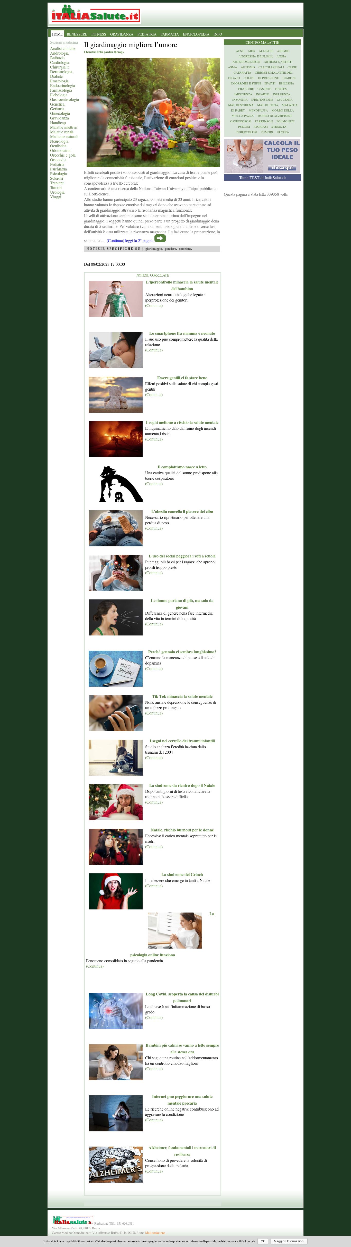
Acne (240, 51)
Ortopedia (58, 159)
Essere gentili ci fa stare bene (182, 378)
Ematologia (59, 80)
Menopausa (258, 110)
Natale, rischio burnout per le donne (182, 830)
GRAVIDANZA (121, 34)
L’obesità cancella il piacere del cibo (182, 511)
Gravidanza (59, 118)
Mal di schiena (241, 105)
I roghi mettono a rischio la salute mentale (182, 422)
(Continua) (154, 305)
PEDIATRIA (146, 34)
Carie (292, 67)
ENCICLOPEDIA (196, 34)
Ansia (281, 56)
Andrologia (59, 53)
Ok (263, 1241)
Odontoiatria (60, 150)
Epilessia (286, 83)
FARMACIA (170, 34)
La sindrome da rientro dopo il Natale (182, 785)
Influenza (281, 94)
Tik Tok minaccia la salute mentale (182, 696)
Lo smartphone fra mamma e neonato (182, 333)
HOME (57, 34)
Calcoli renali (271, 67)
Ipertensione (262, 99)
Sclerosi (56, 178)
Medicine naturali (64, 136)
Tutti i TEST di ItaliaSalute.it (262, 177)
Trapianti (57, 182)
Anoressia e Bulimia (255, 56)
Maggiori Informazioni (289, 1241)
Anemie (283, 51)
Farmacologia (61, 90)
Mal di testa (267, 105)
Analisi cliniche (62, 48)
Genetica (57, 104)
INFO (218, 34)
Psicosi (244, 126)
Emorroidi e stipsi (246, 83)
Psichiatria (58, 168)
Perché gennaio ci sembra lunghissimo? (182, 652)
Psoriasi (261, 126)
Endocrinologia (62, 85)
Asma (232, 67)
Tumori (56, 187)
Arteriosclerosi (246, 61)
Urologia (57, 192)
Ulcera (283, 132)
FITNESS (98, 34)
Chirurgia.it (59, 67)
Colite (249, 78)
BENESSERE (77, 34)
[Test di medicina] (262, 171)
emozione (185, 249)
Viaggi (55, 196)
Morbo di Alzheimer (274, 116)
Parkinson (264, 121)
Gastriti (264, 89)
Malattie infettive (63, 127)
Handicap (58, 122)
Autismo (248, 67)
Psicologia (58, 173)
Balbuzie (57, 57)
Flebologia (58, 94)
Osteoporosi (240, 121)
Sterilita (279, 126)
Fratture (246, 89)
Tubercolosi (246, 132)
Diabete (56, 76)
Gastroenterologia (64, 99)
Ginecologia (60, 113)
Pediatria (57, 164)
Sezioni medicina (64, 42)
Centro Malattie (262, 42)
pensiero (170, 249)
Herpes (281, 89)
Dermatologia (61, 71)
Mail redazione (155, 1232)
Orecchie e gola (63, 155)
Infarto (262, 94)
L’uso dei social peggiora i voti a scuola (182, 556)
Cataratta (242, 72)
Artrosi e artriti (278, 61)
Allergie (266, 51)
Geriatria (57, 108)
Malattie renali (61, 131)
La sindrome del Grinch (182, 874)
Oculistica (58, 145)
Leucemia (285, 99)
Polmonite (285, 121)
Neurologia (59, 141)
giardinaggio (153, 249)
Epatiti (269, 83)
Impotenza (243, 94)
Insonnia (240, 99)
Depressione (268, 78)
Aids (251, 51)
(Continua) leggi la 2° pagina (130, 240)
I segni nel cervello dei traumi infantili (182, 741)
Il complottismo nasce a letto (182, 467)
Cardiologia (59, 62)
